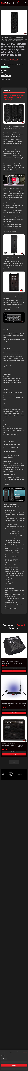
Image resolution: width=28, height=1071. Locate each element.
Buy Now (14, 1065)
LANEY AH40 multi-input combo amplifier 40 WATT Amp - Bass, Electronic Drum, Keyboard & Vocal (12, 663)
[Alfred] (24, 774)
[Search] (13, 3)
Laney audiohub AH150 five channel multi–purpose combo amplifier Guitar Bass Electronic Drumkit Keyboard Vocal (13, 747)
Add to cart (14, 1061)
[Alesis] (15, 774)
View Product (14, 668)
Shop (2, 37)
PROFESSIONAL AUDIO (9, 37)
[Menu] (25, 3)
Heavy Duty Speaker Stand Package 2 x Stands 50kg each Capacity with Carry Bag (14, 705)
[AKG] (6, 774)
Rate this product (6, 76)
